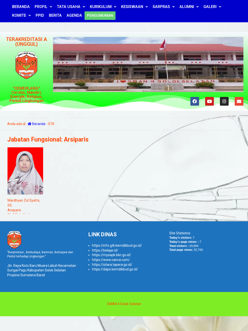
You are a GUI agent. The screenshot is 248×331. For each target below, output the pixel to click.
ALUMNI (186, 6)
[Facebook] (194, 101)
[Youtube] (209, 101)
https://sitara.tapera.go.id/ (112, 265)
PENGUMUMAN (100, 15)
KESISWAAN (132, 6)
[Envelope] (238, 101)
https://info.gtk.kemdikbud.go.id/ (117, 245)
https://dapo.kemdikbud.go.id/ (115, 269)
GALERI (210, 6)
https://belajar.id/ (105, 250)
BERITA (55, 15)
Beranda (38, 124)
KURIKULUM (101, 6)
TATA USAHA (68, 6)
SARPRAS (161, 6)
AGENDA (74, 15)
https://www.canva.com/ (111, 260)
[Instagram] (224, 101)
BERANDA (21, 6)
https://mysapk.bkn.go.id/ (111, 255)
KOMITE (19, 15)
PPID (40, 15)
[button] (43, 6)
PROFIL (41, 6)
